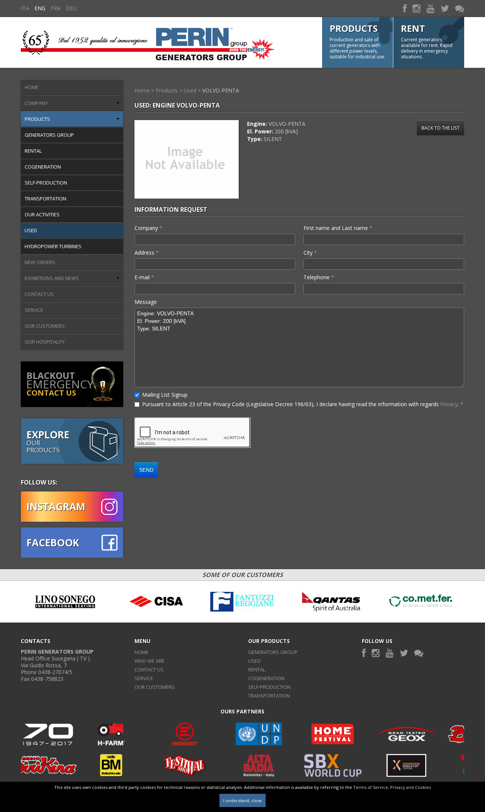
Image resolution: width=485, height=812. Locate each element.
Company (36, 103)
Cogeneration (43, 166)
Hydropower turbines (53, 246)
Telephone (319, 277)
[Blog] (459, 8)
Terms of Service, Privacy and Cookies (392, 787)
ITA (25, 8)
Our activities (42, 214)
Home (32, 87)
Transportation (45, 198)
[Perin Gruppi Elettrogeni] (148, 42)
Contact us (39, 294)
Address (147, 252)
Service (34, 310)
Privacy (449, 404)
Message (146, 301)
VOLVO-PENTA (220, 90)
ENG (39, 8)
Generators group (49, 134)
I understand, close (242, 800)
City (310, 252)
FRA (56, 8)
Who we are (149, 660)
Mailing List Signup (165, 394)
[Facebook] (405, 8)
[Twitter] (445, 8)
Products (37, 119)
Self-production (46, 182)
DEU (71, 8)
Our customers (45, 325)
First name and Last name (338, 228)
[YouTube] (431, 8)
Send (146, 470)
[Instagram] (417, 8)
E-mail (144, 277)
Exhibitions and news (52, 278)
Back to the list (440, 128)
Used (31, 230)
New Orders (40, 262)
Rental (33, 150)
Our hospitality (45, 341)
